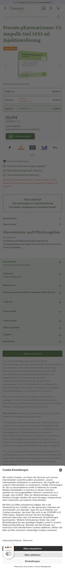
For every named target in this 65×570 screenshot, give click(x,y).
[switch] (8, 554)
